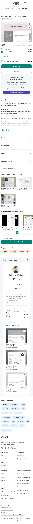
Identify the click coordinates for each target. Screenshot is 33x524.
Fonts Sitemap (21, 493)
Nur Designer (28, 229)
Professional (6, 417)
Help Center (5, 462)
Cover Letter (15, 408)
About (3, 474)
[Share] (29, 24)
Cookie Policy (5, 512)
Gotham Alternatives (23, 477)
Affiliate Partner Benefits (8, 492)
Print (15, 13)
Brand (3, 477)
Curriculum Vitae (18, 417)
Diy (13, 421)
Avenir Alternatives (23, 483)
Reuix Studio (6, 206)
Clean (4, 413)
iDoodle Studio (23, 190)
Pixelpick (5, 190)
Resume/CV (4, 205)
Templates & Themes (6, 13)
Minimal (5, 408)
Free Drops (20, 455)
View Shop (26, 260)
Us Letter (20, 421)
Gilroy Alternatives (22, 490)
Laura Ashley (6, 430)
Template (14, 404)
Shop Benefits (5, 495)
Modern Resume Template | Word (11, 188)
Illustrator (18, 413)
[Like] (29, 27)
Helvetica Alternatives (24, 487)
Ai (11, 413)
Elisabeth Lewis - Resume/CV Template (12, 345)
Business (14, 426)
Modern (5, 426)
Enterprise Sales (22, 459)
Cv (23, 408)
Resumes (20, 13)
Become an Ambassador (8, 498)
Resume (5, 404)
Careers (3, 480)
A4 (28, 421)
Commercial (7, 52)
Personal (6, 49)
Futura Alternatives (23, 480)
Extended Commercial (10, 61)
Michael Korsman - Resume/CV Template (12, 367)
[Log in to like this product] (13, 180)
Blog (2, 455)
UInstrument (6, 229)
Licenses (4, 465)
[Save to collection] (29, 31)
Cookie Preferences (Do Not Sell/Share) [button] (12, 515)
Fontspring (20, 474)
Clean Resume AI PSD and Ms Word (13, 228)
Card (21, 426)
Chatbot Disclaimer (7, 510)
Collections (4, 459)
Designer (5, 421)
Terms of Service (6, 507)
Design (23, 404)
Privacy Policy (5, 505)
